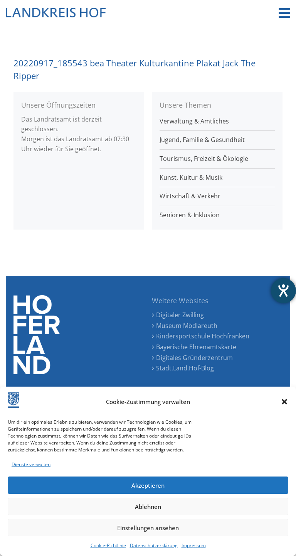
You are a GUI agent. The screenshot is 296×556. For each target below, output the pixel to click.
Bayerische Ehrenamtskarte (196, 347)
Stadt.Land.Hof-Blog (185, 368)
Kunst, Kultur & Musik (191, 177)
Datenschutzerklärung (154, 545)
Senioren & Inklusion (190, 215)
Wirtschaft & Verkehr (190, 196)
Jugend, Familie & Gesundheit (202, 139)
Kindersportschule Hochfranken (202, 336)
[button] (284, 402)
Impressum (194, 545)
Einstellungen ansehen (148, 528)
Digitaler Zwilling (180, 315)
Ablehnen (148, 506)
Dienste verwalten (31, 464)
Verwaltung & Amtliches (194, 121)
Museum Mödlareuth (186, 325)
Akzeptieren (148, 485)
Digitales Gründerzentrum (194, 357)
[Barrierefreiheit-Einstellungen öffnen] (283, 290)
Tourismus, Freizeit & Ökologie (204, 158)
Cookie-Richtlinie (108, 545)
